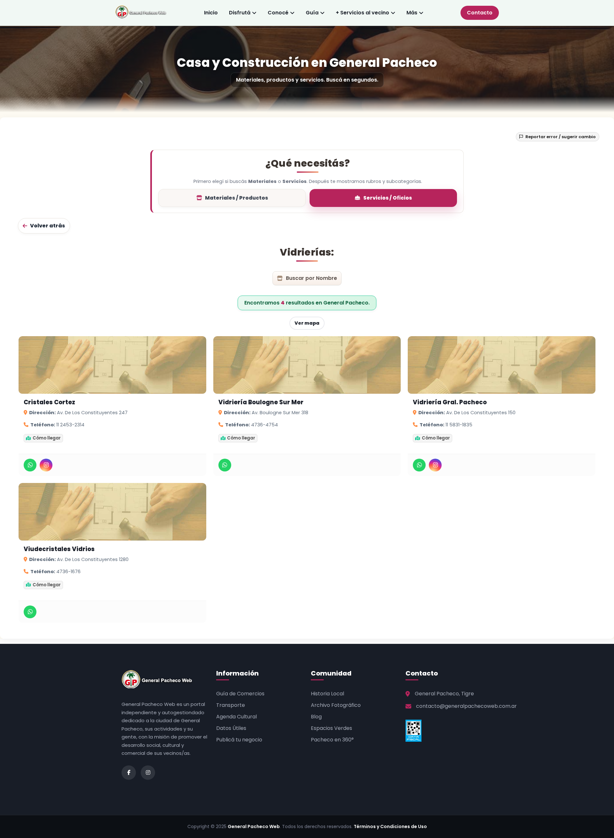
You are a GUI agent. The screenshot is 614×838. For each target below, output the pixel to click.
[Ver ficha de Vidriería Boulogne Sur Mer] (307, 365)
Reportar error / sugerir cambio (560, 137)
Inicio (211, 12)
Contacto (479, 12)
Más (411, 12)
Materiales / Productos (236, 197)
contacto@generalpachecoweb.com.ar (466, 706)
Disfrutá (239, 12)
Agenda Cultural (236, 716)
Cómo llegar (47, 438)
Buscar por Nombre (311, 278)
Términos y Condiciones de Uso (390, 826)
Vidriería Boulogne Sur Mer (260, 402)
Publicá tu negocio (239, 739)
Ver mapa (307, 323)
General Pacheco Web (254, 826)
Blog (316, 716)
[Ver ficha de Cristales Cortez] (112, 365)
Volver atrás (47, 225)
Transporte (230, 705)
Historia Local (327, 693)
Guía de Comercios (240, 693)
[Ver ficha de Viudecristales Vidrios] (112, 512)
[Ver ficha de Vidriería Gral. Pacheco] (501, 365)
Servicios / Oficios (387, 197)
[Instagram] (46, 465)
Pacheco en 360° (332, 739)
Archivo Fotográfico (336, 705)
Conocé (278, 12)
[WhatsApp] (30, 465)
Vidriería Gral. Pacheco (450, 402)
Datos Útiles (231, 728)
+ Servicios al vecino (362, 12)
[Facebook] (129, 772)
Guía (312, 12)
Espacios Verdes (331, 728)
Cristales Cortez (49, 402)
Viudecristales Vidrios (59, 549)
